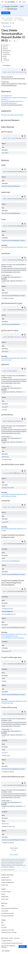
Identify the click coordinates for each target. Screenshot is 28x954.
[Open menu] (2, 2)
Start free (5, 13)
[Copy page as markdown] (14, 41)
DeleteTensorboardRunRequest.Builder (13, 240)
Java (21, 6)
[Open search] (17, 2)
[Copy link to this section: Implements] (12, 111)
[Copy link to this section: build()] (7, 165)
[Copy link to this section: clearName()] (11, 254)
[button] (14, 120)
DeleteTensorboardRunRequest (11, 186)
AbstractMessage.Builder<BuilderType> (12, 101)
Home (2, 18)
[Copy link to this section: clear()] (7, 220)
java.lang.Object (5, 95)
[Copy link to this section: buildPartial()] (11, 192)
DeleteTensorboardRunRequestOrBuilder (12, 115)
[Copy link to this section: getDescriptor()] (14, 132)
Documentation (9, 18)
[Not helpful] (13, 23)
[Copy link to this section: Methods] (11, 161)
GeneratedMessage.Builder (8, 103)
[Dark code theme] (22, 70)
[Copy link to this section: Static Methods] (16, 127)
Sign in (24, 1)
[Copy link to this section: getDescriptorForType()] (19, 331)
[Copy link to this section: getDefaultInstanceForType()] (23, 303)
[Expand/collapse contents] (10, 45)
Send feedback (7, 26)
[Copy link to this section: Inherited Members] (21, 120)
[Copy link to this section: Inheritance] (12, 92)
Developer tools (18, 18)
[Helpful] (11, 23)
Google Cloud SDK (11, 6)
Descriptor (5, 153)
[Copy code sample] (25, 70)
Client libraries (12, 9)
